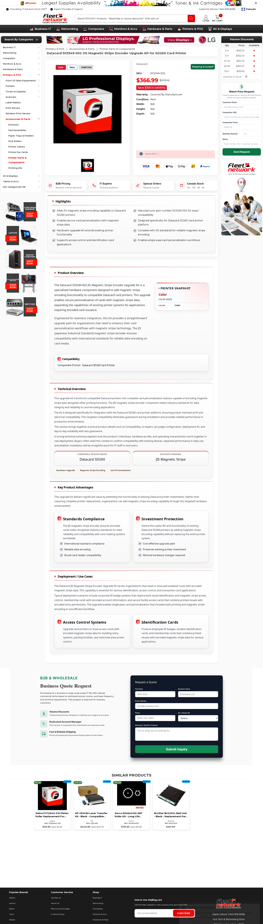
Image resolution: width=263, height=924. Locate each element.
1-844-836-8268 (236, 914)
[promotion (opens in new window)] (131, 3)
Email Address (140, 701)
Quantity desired (230, 134)
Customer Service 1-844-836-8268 (217, 9)
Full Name (139, 689)
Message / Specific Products (146, 725)
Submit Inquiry (177, 749)
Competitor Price (230, 122)
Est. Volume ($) (184, 713)
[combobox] (131, 18)
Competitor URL (230, 112)
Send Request (242, 151)
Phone (137, 713)
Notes (225, 139)
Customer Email (230, 102)
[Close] (255, 3)
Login (206, 21)
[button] (248, 9)
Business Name (184, 689)
